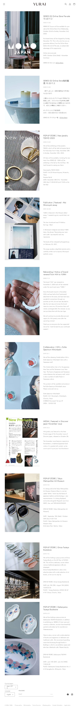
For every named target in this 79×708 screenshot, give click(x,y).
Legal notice (67, 705)
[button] (4, 4)
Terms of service (37, 705)
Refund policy (27, 705)
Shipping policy (47, 705)
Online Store (59, 63)
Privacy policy (18, 705)
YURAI (11, 705)
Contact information (57, 705)
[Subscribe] (51, 694)
